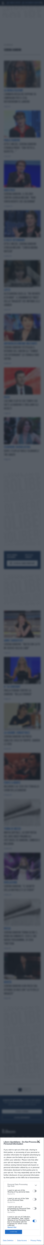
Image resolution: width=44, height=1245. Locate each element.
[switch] (35, 1191)
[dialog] (22, 1191)
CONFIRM (13, 1231)
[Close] (39, 1142)
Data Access (22, 1240)
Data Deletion (8, 1240)
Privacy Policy (36, 1240)
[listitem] (22, 1185)
